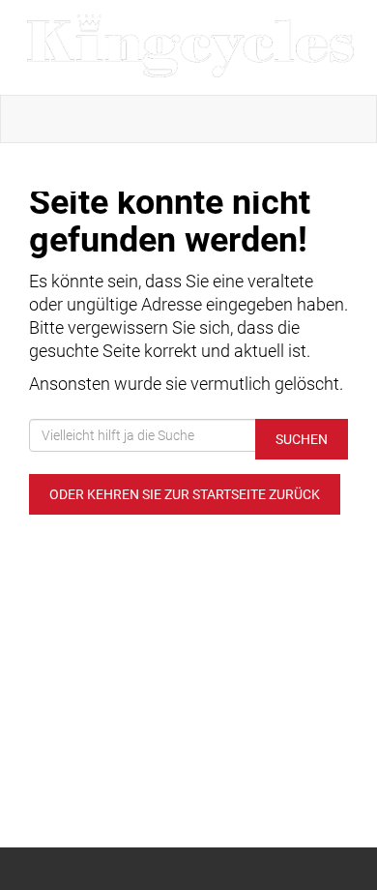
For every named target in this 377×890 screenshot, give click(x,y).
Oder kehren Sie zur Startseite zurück (184, 494)
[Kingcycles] (192, 47)
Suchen (302, 439)
